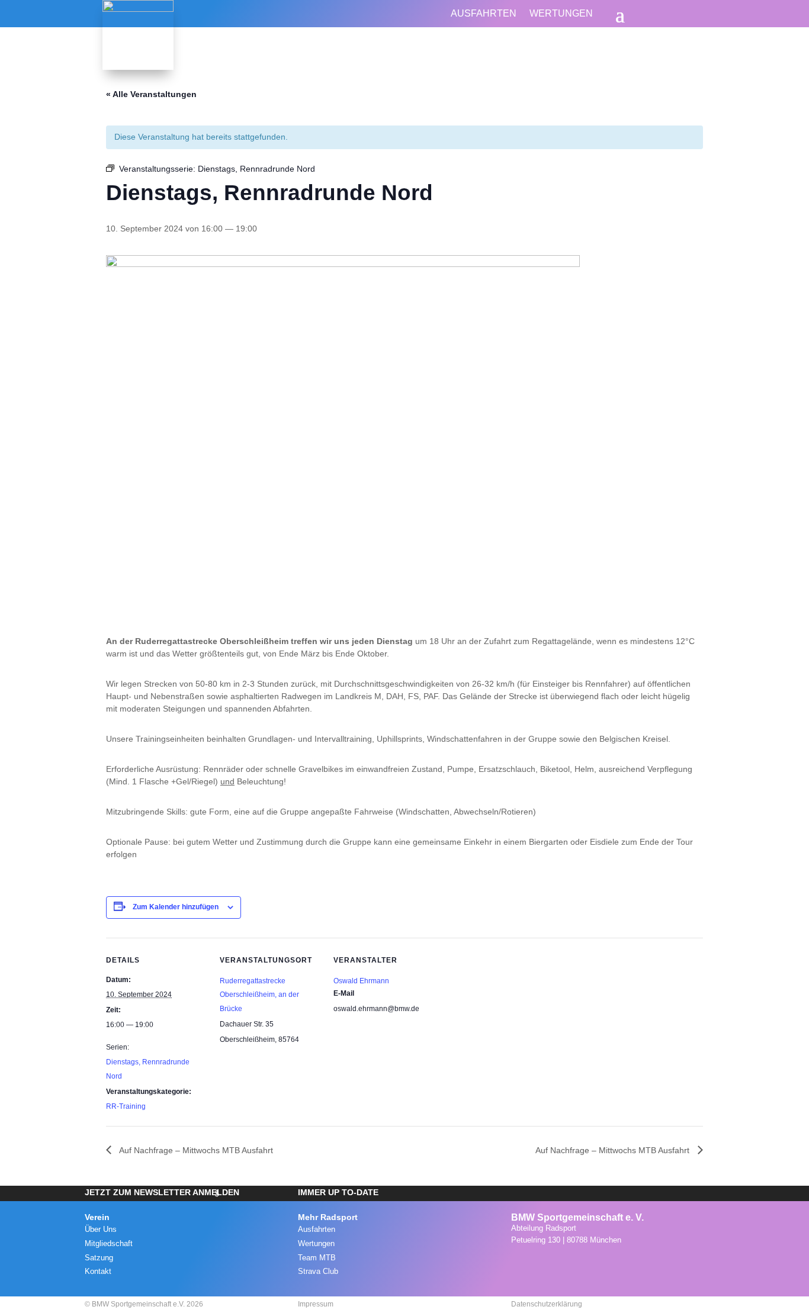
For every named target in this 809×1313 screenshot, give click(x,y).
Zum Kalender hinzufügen (176, 907)
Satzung (99, 1257)
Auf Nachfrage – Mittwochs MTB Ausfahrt (195, 1150)
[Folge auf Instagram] (517, 1264)
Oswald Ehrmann (361, 981)
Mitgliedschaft (109, 1243)
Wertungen (561, 13)
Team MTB (317, 1257)
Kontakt (98, 1271)
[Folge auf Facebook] (543, 1264)
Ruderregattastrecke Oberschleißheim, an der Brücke (259, 995)
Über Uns (101, 1229)
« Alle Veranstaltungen (151, 94)
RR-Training (126, 1106)
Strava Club (318, 1271)
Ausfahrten (483, 13)
